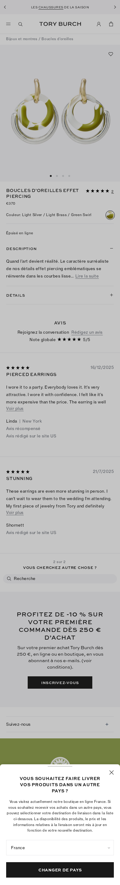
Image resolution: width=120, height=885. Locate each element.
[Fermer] (111, 772)
